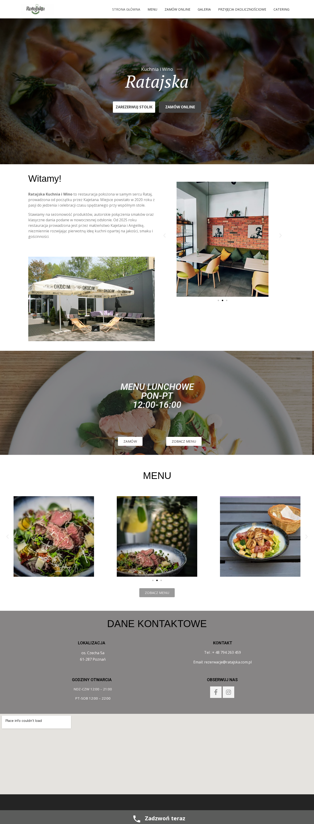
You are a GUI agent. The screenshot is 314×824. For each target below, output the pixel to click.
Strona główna (126, 9)
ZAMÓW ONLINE (180, 106)
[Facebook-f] (216, 692)
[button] (218, 300)
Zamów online (177, 9)
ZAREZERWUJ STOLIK (134, 106)
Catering (281, 9)
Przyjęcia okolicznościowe (242, 9)
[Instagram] (228, 692)
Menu (152, 9)
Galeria (204, 9)
